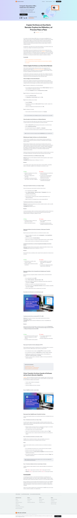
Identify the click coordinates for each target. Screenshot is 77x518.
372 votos (35, 16)
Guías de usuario (41, 499)
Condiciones (52, 500)
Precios (17, 499)
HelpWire (43, 51)
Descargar (17, 500)
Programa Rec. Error (42, 502)
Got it (58, 516)
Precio (54, 1)
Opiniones (17, 503)
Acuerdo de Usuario (54, 502)
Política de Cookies (53, 503)
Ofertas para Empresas (19, 502)
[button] (44, 1)
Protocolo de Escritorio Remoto (39, 69)
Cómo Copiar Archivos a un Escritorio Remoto (33, 59)
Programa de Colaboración (31, 502)
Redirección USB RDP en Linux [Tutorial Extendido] (31, 368)
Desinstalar (40, 500)
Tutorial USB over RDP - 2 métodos (29, 366)
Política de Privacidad (54, 499)
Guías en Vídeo (18, 505)
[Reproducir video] (38, 303)
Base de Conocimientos (19, 508)
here (19, 516)
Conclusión (27, 62)
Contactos (28, 500)
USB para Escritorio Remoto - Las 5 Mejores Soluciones (32, 367)
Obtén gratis (58, 1)
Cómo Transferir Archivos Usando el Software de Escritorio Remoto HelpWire (39, 61)
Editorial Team (37, 32)
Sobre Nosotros (29, 499)
